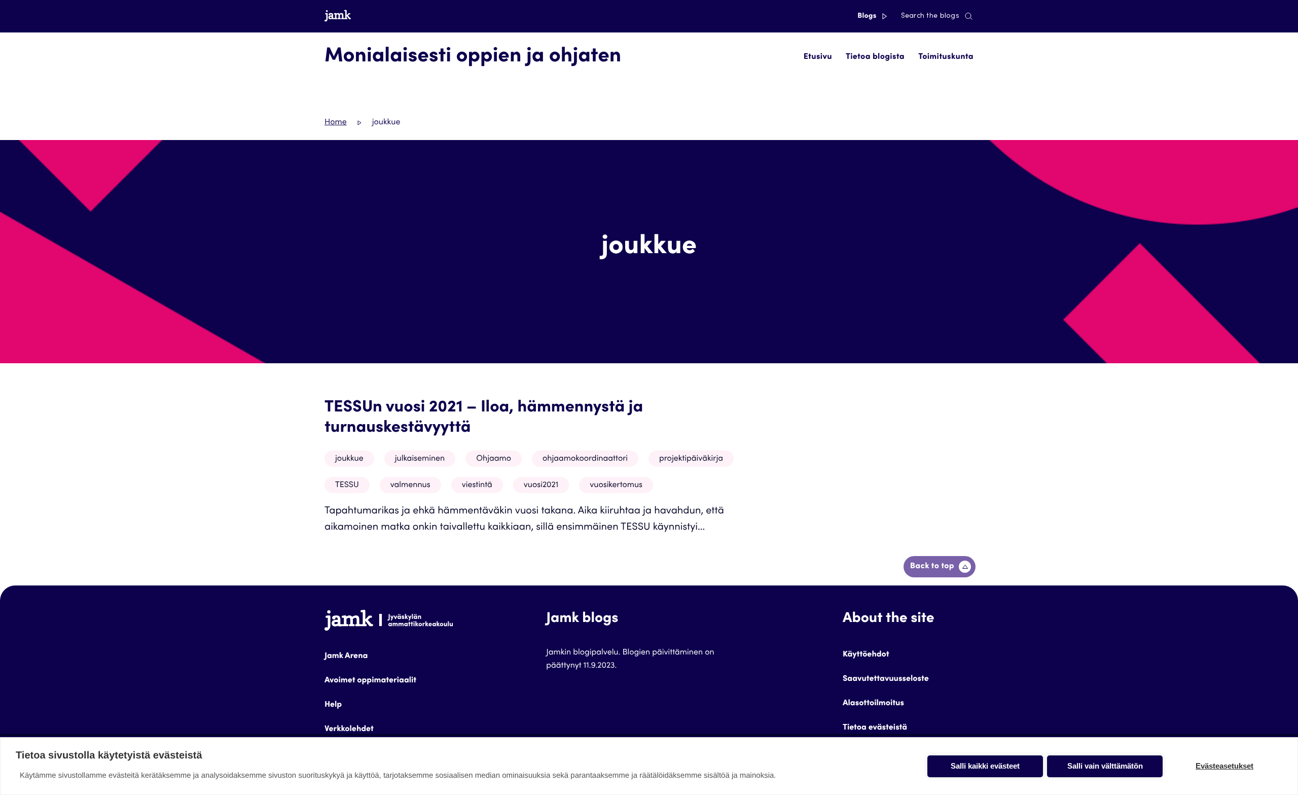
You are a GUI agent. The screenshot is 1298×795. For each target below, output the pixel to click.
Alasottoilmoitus (873, 704)
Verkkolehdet (349, 729)
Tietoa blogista (875, 57)
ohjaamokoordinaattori (585, 459)
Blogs (867, 16)
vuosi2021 (541, 485)
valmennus (410, 485)
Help (333, 705)
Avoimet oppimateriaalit (370, 681)
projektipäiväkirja (691, 459)
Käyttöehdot (866, 655)
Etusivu (818, 57)
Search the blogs (930, 16)
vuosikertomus (616, 485)
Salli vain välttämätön (1105, 766)
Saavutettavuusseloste (886, 679)
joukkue (349, 459)
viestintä (477, 485)
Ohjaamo (493, 459)
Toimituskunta (946, 57)
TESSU (347, 485)
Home (335, 123)
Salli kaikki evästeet (985, 766)
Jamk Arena (346, 656)
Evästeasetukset (1224, 766)
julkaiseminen (420, 459)
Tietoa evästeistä (875, 728)
